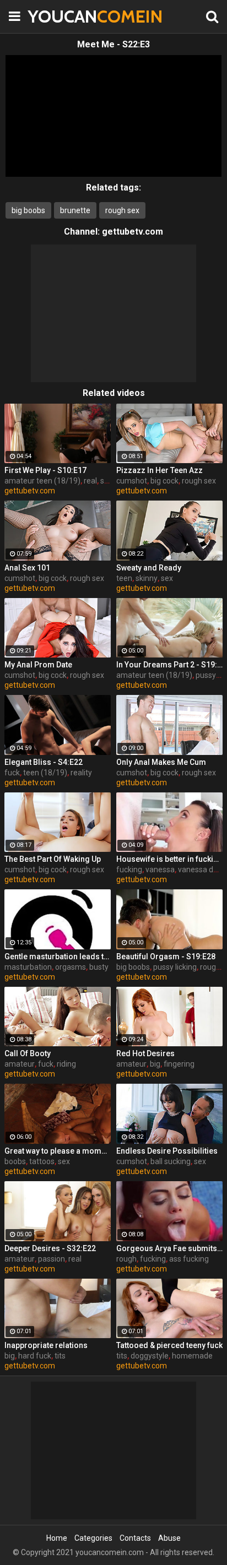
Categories (93, 1538)
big (155, 1063)
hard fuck (34, 1355)
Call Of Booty (27, 1053)
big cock (164, 480)
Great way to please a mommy (57, 1150)
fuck (12, 772)
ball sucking (170, 1161)
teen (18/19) (45, 772)
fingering (179, 1063)
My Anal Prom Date (38, 664)
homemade (192, 1355)
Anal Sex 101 (27, 567)
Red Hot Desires (145, 1053)
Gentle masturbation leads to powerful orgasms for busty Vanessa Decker (57, 956)
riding (66, 1063)
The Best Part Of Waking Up (52, 859)
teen (124, 578)
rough (126, 1258)
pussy (206, 675)
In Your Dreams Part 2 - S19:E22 (169, 664)
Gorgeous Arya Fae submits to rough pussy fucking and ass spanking (169, 1248)
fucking (129, 869)
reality (81, 772)
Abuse (169, 1538)
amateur (19, 1063)
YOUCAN (55, 16)
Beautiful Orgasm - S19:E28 (165, 956)
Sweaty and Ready (148, 567)
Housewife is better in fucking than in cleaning (169, 859)
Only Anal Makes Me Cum (161, 762)
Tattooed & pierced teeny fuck (169, 1345)
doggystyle (150, 1355)
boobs (15, 1161)
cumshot (131, 480)
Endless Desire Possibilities (167, 1150)
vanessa (160, 869)
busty (99, 967)
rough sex (122, 210)
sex (106, 480)
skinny (147, 578)
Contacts (135, 1538)
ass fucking (189, 1258)
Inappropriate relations (46, 1345)
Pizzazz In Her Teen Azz (159, 470)
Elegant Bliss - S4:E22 (43, 762)
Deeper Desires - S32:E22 (50, 1248)
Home (56, 1538)
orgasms (70, 967)
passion (51, 1258)
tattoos (42, 1161)
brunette (75, 210)
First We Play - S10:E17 (45, 470)
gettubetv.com (132, 231)
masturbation (28, 967)
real (90, 480)
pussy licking (175, 967)
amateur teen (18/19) (42, 480)
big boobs (28, 210)
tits (60, 1355)
